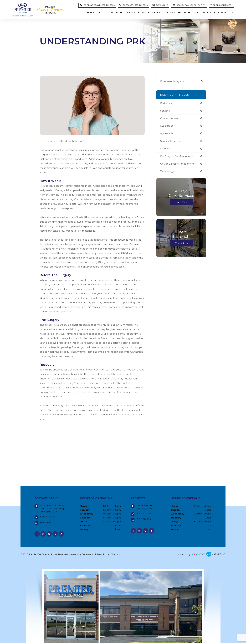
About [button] (101, 12)
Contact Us (226, 12)
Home (90, 12)
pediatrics (166, 103)
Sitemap (115, 554)
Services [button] (116, 12)
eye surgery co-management (177, 156)
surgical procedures (171, 141)
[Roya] (198, 554)
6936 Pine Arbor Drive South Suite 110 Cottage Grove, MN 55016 (52, 508)
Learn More (181, 202)
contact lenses (169, 118)
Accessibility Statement (81, 554)
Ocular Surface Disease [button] (143, 12)
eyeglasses (166, 126)
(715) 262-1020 (143, 513)
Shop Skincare (205, 12)
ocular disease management (177, 163)
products (165, 148)
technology (167, 171)
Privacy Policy (102, 554)
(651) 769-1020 (47, 516)
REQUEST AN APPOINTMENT (190, 5)
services (165, 110)
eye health (166, 133)
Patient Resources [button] (177, 12)
